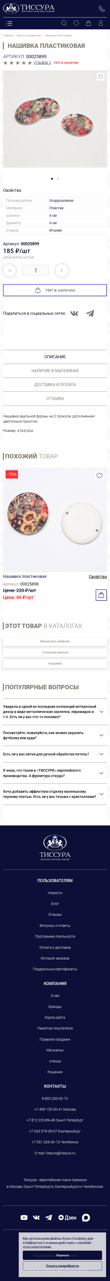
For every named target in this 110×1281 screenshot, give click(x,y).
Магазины (55, 1050)
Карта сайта (55, 1017)
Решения (55, 1072)
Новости (55, 893)
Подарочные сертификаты (55, 969)
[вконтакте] (36, 1217)
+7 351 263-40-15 (46, 1142)
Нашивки (55, 663)
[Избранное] (76, 23)
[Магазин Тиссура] (55, 847)
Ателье (55, 1061)
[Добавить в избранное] (100, 77)
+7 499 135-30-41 (48, 1109)
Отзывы (55, 914)
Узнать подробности (62, 1265)
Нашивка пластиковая (25, 576)
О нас (55, 996)
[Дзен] (67, 1217)
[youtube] (24, 1217)
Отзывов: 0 (42, 63)
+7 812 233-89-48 (41, 1120)
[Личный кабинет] (101, 23)
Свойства (98, 576)
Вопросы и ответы (55, 925)
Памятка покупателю (55, 1028)
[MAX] (86, 1217)
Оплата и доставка (55, 947)
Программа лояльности (55, 936)
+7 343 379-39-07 (43, 1131)
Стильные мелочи (55, 652)
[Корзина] (88, 23)
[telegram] (49, 1217)
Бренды (55, 1007)
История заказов (55, 958)
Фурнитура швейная (55, 641)
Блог (55, 904)
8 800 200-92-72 (55, 1098)
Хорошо (62, 1255)
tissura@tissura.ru (60, 1153)
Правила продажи (55, 1039)
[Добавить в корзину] (101, 595)
